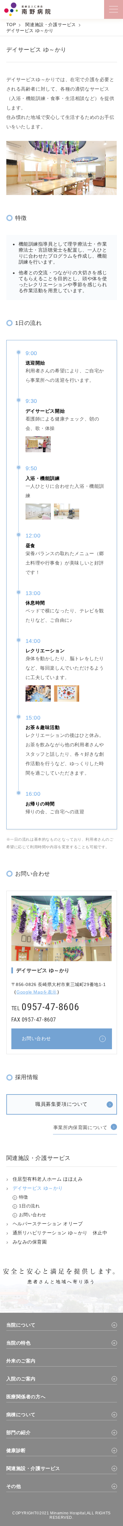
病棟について (21, 1414)
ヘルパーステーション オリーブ (48, 1223)
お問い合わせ (33, 1214)
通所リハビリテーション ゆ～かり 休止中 (60, 1232)
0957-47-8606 (50, 1007)
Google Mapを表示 (36, 991)
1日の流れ (29, 1205)
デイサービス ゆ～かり (30, 30)
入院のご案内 (21, 1378)
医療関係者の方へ (26, 1396)
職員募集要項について (61, 1104)
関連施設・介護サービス (50, 24)
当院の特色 (18, 1342)
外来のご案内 (21, 1360)
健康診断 (16, 1450)
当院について (21, 1325)
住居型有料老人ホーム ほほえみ (48, 1179)
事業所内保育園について (80, 1127)
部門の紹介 (18, 1432)
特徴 (23, 1197)
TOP (11, 24)
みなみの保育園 (30, 1242)
